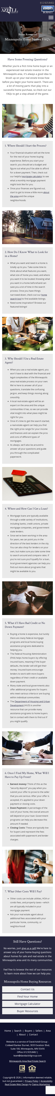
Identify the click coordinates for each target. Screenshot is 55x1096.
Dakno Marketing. (41, 1084)
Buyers (28, 1030)
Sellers (39, 1030)
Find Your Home (27, 996)
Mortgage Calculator (27, 1004)
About (22, 1034)
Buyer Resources (27, 1011)
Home (7, 1030)
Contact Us (27, 989)
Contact (33, 1034)
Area (48, 1030)
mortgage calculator (32, 176)
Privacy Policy (31, 1081)
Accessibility (46, 1081)
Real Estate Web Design (17, 1084)
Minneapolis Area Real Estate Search (27, 1061)
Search (17, 1030)
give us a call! (29, 948)
